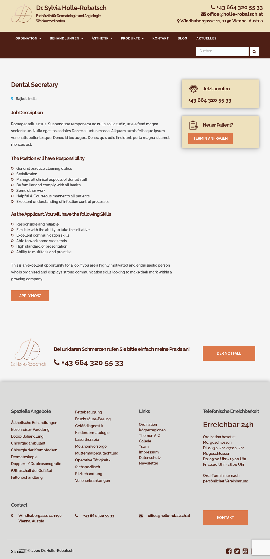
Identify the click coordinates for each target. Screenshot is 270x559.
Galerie (145, 441)
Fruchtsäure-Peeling (93, 419)
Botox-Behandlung (27, 436)
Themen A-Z (149, 435)
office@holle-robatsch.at (235, 14)
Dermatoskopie (24, 457)
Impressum (149, 452)
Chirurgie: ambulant (28, 443)
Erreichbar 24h (228, 424)
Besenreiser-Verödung (30, 429)
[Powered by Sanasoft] (19, 550)
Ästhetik (100, 38)
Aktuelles (206, 38)
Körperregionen (152, 430)
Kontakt (160, 38)
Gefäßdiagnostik (89, 426)
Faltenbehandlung (27, 477)
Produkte (130, 38)
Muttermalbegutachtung (96, 453)
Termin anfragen (210, 138)
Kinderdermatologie (92, 433)
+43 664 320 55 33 (239, 7)
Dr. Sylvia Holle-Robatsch (71, 13)
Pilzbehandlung (88, 474)
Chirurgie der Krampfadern (34, 450)
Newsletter (148, 463)
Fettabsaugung (88, 412)
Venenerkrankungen (92, 480)
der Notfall (229, 353)
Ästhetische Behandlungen (34, 423)
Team (144, 447)
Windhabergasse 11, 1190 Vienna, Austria (221, 20)
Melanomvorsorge (91, 446)
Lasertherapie (87, 439)
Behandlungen (64, 38)
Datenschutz (150, 458)
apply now (30, 296)
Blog (182, 38)
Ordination (26, 38)
